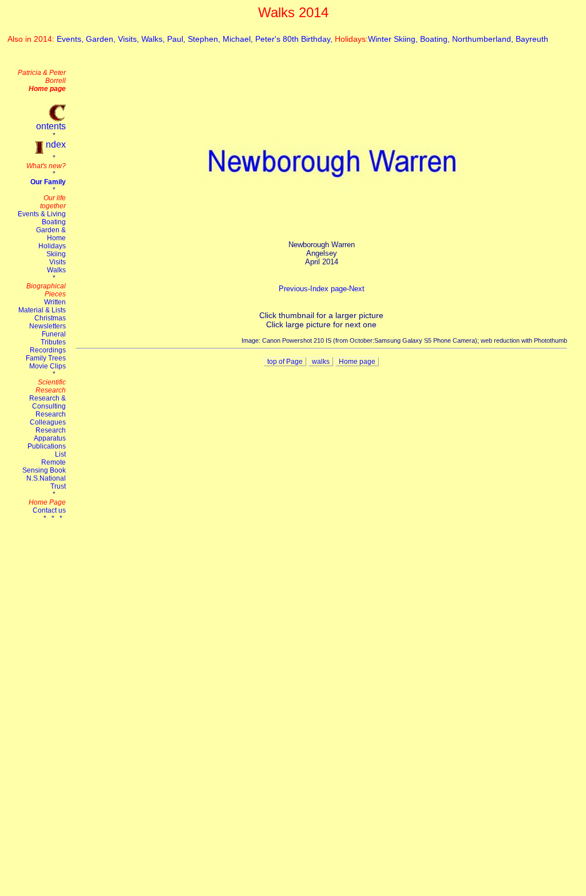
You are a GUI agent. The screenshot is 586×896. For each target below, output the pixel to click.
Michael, (239, 38)
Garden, (102, 38)
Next (357, 288)
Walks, (154, 38)
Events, (71, 38)
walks (321, 362)
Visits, (129, 38)
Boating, (436, 38)
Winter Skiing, (394, 38)
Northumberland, (484, 38)
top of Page (285, 362)
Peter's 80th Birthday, (295, 38)
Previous (293, 288)
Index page (328, 288)
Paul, (177, 38)
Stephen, (205, 38)
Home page (357, 362)
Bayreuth (532, 38)
